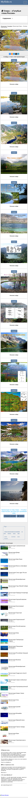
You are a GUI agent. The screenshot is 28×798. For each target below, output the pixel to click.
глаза (18, 536)
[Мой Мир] (14, 54)
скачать (9, 533)
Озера (5, 536)
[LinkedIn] (18, 54)
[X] (16, 54)
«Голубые (13, 536)
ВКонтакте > (4, 772)
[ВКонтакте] (10, 54)
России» (6, 538)
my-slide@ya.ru (7, 762)
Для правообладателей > (7, 785)
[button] (26, 40)
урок (18, 533)
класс (14, 533)
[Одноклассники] (12, 54)
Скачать (21, 516)
